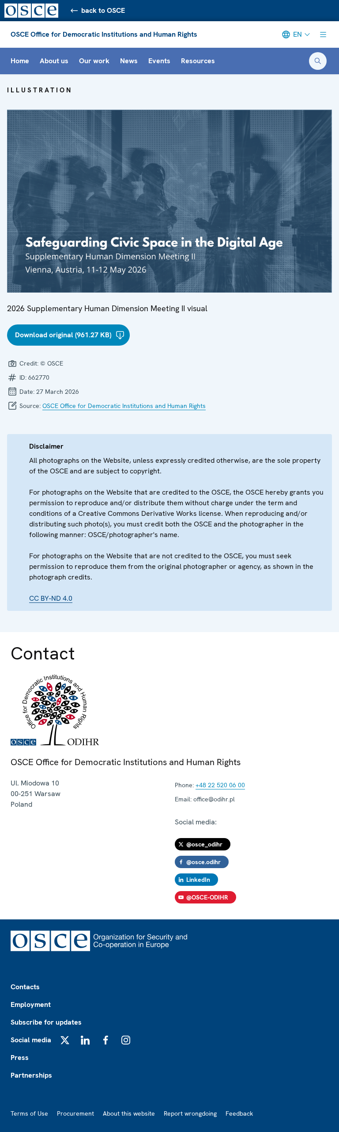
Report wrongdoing (190, 1113)
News (129, 60)
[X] (65, 1040)
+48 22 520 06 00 (220, 785)
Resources (198, 60)
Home (20, 60)
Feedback (239, 1113)
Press (20, 1057)
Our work (94, 60)
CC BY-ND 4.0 (50, 598)
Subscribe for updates (46, 1022)
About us (54, 60)
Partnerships (31, 1075)
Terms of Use (29, 1113)
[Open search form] (318, 61)
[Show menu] (323, 34)
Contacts (25, 986)
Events (159, 60)
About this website (129, 1113)
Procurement (75, 1113)
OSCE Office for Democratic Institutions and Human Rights (104, 34)
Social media (31, 1039)
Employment (31, 1004)
